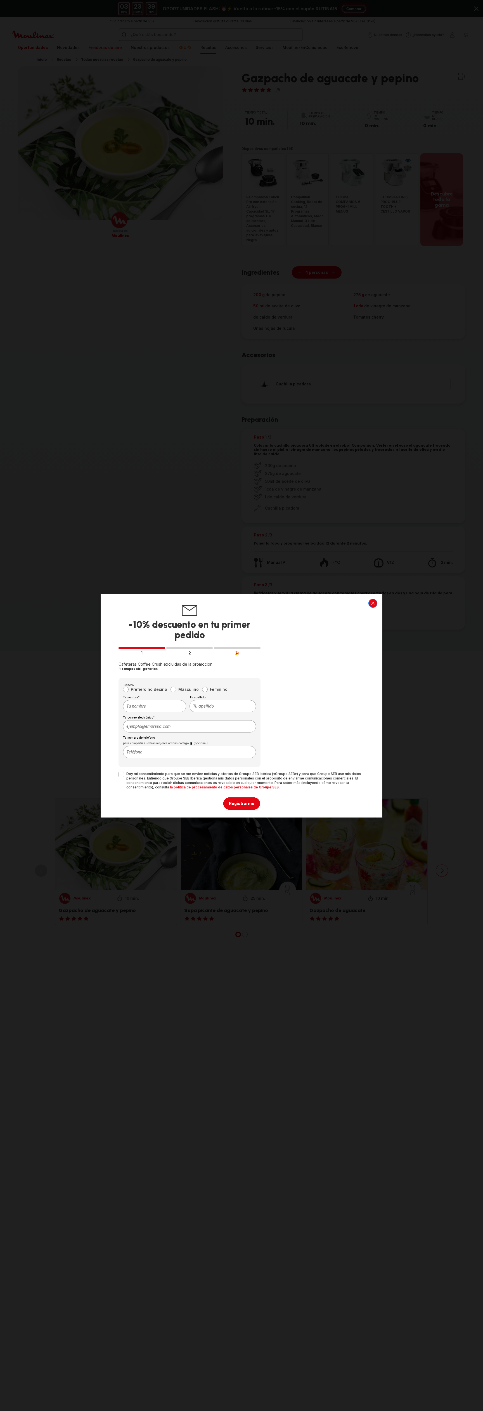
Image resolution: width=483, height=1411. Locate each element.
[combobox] (154, 706)
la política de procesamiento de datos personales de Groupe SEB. (225, 787)
